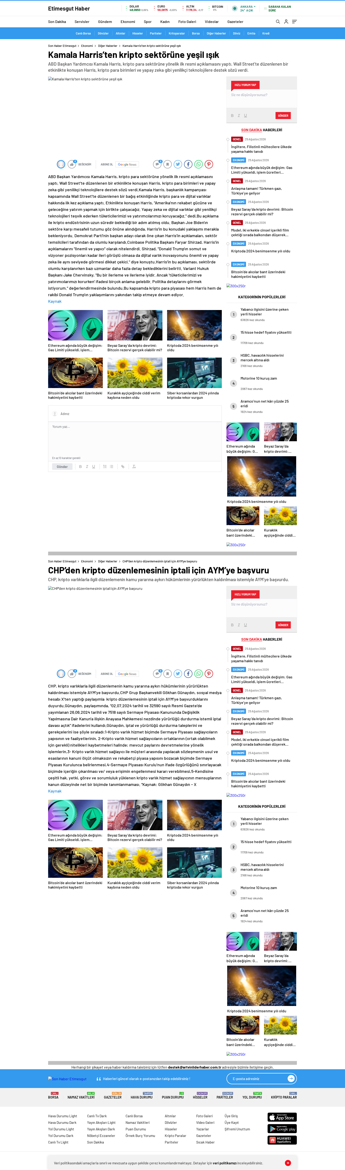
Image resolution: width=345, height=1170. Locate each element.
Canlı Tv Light (58, 1142)
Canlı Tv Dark (97, 1116)
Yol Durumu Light (61, 1129)
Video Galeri (205, 1122)
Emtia (251, 33)
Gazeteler (235, 21)
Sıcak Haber (205, 1142)
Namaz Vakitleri (81, 1095)
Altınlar (120, 33)
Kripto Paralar (284, 1095)
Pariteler (156, 33)
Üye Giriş (231, 1116)
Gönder (62, 466)
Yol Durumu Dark (60, 1135)
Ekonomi (128, 21)
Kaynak (54, 301)
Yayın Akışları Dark (101, 1129)
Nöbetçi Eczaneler (101, 1135)
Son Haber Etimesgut (62, 46)
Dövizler (103, 33)
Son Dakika (57, 21)
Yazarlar (202, 1129)
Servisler (82, 21)
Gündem (105, 21)
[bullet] (111, 466)
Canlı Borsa (83, 33)
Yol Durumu (252, 1095)
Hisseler (137, 33)
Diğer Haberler (216, 33)
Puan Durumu (173, 1095)
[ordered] (105, 466)
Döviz (236, 33)
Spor (148, 21)
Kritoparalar (177, 33)
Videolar (212, 21)
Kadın (165, 21)
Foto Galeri (187, 21)
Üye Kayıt (232, 1122)
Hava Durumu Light (62, 1116)
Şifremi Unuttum (237, 1129)
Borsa (196, 33)
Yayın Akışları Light (101, 1122)
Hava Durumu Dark (62, 1122)
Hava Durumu (142, 1095)
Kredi (265, 33)
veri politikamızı (225, 1163)
